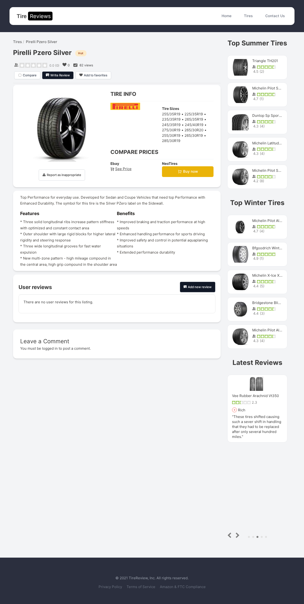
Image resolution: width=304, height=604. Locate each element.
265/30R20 (194, 130)
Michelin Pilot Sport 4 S (272, 88)
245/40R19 (194, 125)
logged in (50, 348)
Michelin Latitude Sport (271, 143)
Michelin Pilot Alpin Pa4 (272, 330)
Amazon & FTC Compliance (183, 586)
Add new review (200, 287)
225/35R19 (194, 114)
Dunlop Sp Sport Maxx (271, 115)
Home (227, 16)
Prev (230, 535)
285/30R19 (171, 140)
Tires (248, 16)
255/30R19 (171, 135)
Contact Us (275, 16)
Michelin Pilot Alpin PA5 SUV (276, 220)
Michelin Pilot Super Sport (274, 170)
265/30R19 (194, 135)
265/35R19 (194, 119)
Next (236, 535)
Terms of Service (141, 586)
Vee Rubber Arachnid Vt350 (255, 395)
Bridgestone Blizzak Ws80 (274, 302)
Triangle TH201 (265, 61)
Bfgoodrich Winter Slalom (273, 248)
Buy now (190, 171)
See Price (123, 169)
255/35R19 (171, 114)
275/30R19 (171, 130)
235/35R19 (171, 119)
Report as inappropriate (64, 175)
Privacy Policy (111, 586)
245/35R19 (171, 125)
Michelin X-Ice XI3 (267, 275)
